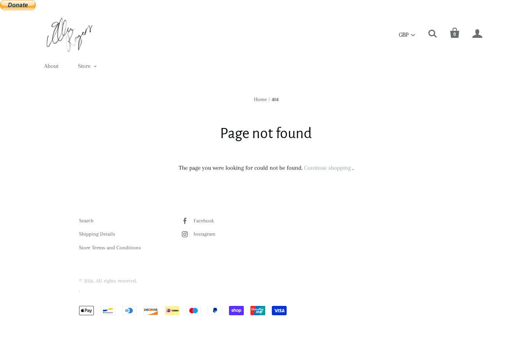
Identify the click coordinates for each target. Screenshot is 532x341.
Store (84, 65)
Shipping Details (97, 234)
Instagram (204, 234)
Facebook (204, 221)
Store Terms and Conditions (110, 247)
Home (260, 99)
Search (86, 221)
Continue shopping (327, 167)
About (51, 65)
